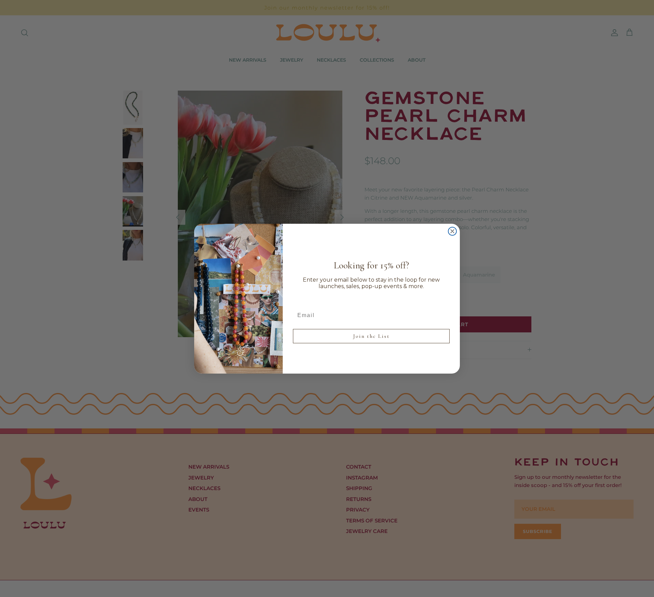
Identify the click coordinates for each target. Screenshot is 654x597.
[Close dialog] (452, 231)
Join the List (371, 336)
